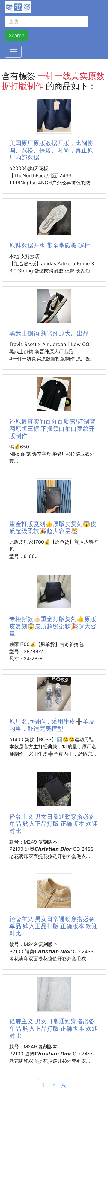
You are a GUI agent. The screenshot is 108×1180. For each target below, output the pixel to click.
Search (16, 35)
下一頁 (59, 1085)
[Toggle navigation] (13, 52)
